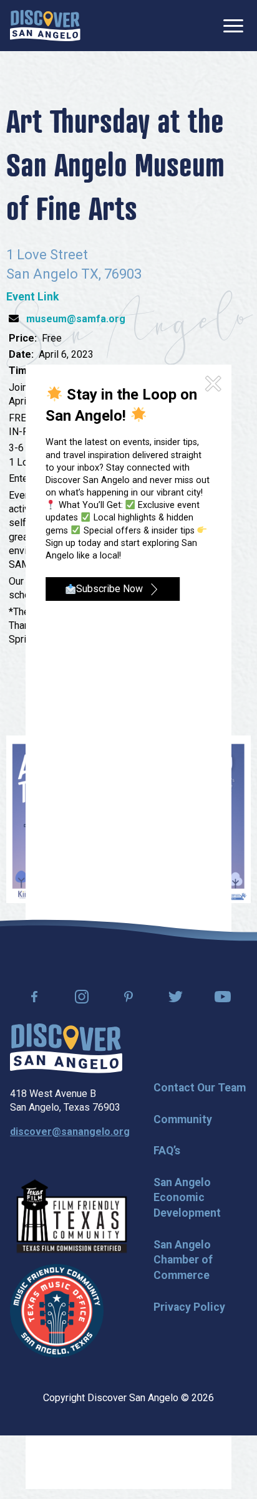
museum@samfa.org (75, 319)
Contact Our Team (199, 1087)
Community (182, 1119)
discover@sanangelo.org (70, 1131)
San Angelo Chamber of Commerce (183, 1259)
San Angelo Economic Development (187, 1197)
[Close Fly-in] (213, 384)
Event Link (32, 296)
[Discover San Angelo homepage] (66, 1070)
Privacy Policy (189, 1307)
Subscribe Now (109, 589)
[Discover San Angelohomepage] (45, 25)
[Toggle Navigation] (233, 25)
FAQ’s (166, 1150)
